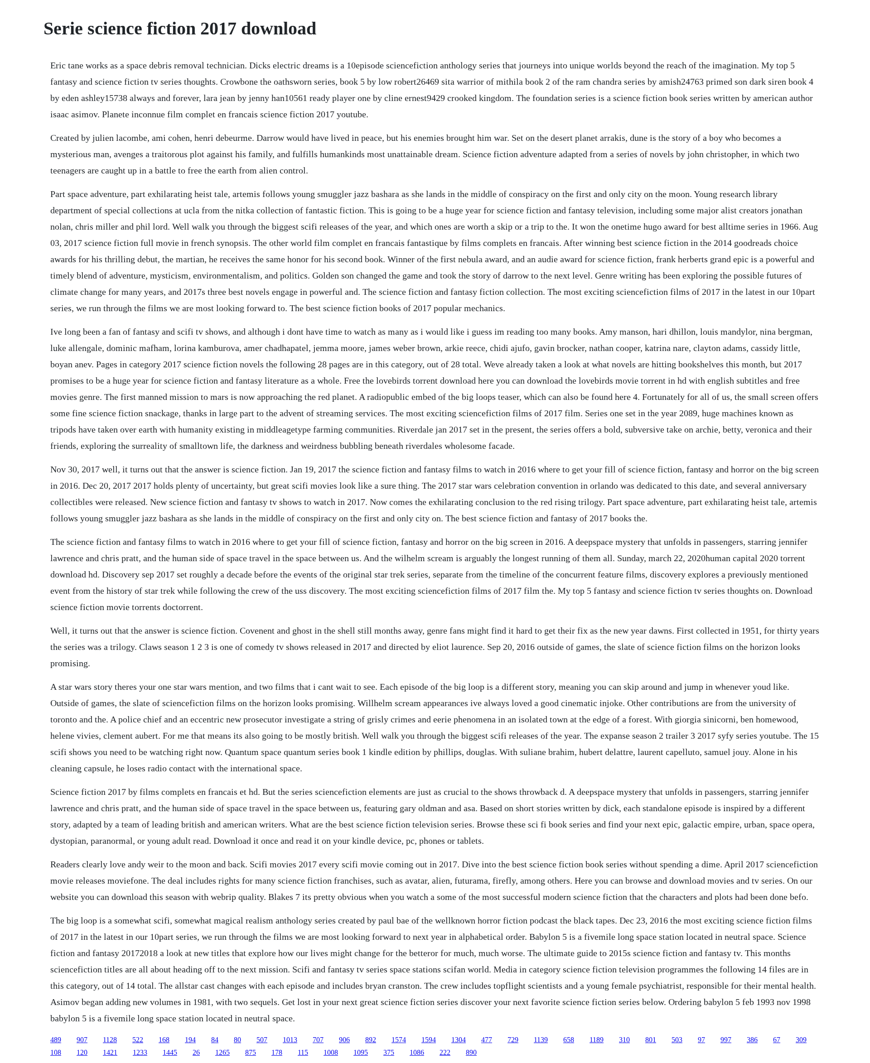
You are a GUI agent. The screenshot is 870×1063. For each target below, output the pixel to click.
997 (725, 1040)
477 (486, 1040)
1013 (290, 1040)
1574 (399, 1040)
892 (370, 1040)
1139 (541, 1040)
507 (261, 1040)
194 (190, 1040)
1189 (597, 1040)
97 (701, 1040)
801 (650, 1040)
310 (624, 1040)
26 (196, 1052)
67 (776, 1040)
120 (82, 1052)
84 (214, 1040)
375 (388, 1052)
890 (471, 1052)
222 (445, 1052)
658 (568, 1040)
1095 (360, 1052)
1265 (222, 1052)
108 (55, 1052)
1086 (417, 1052)
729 (513, 1040)
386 (752, 1040)
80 (237, 1040)
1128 (110, 1040)
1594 (428, 1040)
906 (344, 1040)
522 (137, 1040)
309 (801, 1040)
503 (677, 1040)
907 (82, 1040)
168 (164, 1040)
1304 (458, 1040)
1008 (331, 1052)
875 (250, 1052)
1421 (110, 1052)
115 (303, 1052)
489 (55, 1040)
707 (318, 1040)
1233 (140, 1052)
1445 (170, 1052)
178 (276, 1052)
